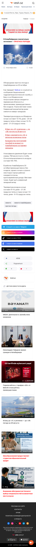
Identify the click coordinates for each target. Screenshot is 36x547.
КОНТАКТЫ (18, 509)
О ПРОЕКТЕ (18, 519)
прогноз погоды (10, 206)
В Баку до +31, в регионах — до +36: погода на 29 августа (17, 130)
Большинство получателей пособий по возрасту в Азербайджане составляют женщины (16, 144)
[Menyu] (3, 3)
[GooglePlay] (12, 539)
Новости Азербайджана (11, 13)
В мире (16, 7)
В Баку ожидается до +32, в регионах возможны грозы (16, 136)
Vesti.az (17, 90)
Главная (25, 19)
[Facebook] (8, 523)
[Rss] (27, 523)
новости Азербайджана (22, 203)
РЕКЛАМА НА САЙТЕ (18, 506)
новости (8, 203)
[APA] (18, 534)
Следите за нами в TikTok (14, 238)
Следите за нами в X (12, 249)
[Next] (34, 13)
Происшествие (26, 7)
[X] (16, 523)
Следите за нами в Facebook (14, 243)
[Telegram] (23, 523)
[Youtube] (20, 523)
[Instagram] (12, 523)
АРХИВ (18, 512)
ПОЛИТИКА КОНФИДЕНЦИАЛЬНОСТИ (18, 516)
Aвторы (9, 7)
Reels (3, 7)
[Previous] (2, 13)
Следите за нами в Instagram (14, 232)
